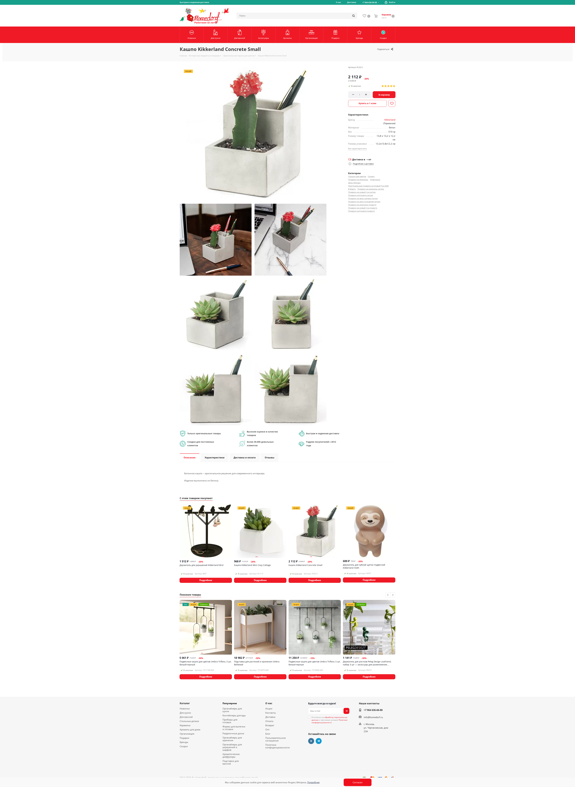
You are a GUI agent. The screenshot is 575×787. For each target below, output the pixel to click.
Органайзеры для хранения (232, 739)
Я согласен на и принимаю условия (330, 720)
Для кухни (185, 712)
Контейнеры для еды (234, 715)
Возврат (269, 725)
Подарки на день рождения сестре (364, 201)
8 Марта (352, 189)
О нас (268, 703)
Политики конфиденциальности (330, 721)
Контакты (270, 712)
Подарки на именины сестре (370, 189)
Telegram (319, 741)
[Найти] (353, 16)
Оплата (269, 721)
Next (392, 595)
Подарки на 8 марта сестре (360, 195)
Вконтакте (311, 741)
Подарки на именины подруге (362, 204)
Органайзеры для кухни (232, 710)
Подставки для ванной (231, 762)
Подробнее (313, 782)
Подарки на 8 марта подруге (361, 211)
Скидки (371, 176)
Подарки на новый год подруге (362, 208)
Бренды (184, 742)
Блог (267, 733)
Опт (267, 729)
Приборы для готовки (230, 721)
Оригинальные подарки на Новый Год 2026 (368, 186)
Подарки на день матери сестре (363, 198)
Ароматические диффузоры (231, 755)
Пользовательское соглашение (275, 739)
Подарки (184, 737)
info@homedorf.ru (373, 717)
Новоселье (375, 179)
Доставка (270, 716)
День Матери (354, 182)
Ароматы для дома (190, 729)
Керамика (185, 725)
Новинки (185, 708)
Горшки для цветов (357, 176)
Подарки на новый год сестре (362, 192)
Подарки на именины (358, 179)
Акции (268, 708)
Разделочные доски (233, 733)
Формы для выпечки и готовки (234, 728)
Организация (187, 733)
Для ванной (186, 716)
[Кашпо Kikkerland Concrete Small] (216, 239)
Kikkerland (389, 119)
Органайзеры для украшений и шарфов (232, 747)
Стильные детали (189, 721)
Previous (388, 595)
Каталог (185, 703)
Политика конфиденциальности (277, 746)
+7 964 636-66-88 (369, 2)
